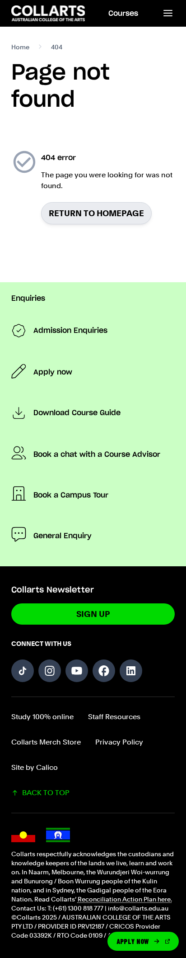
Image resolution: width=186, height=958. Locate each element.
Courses (123, 13)
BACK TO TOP (46, 792)
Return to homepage (96, 213)
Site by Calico (34, 767)
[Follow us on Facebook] (104, 670)
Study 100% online (42, 716)
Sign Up (93, 614)
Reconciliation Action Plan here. (125, 899)
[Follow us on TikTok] (22, 670)
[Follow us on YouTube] (76, 670)
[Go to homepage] (48, 13)
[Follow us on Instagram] (49, 670)
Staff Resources (114, 716)
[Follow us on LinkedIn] (131, 670)
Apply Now (132, 941)
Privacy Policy (119, 742)
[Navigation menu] (167, 13)
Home (20, 47)
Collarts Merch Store (46, 742)
